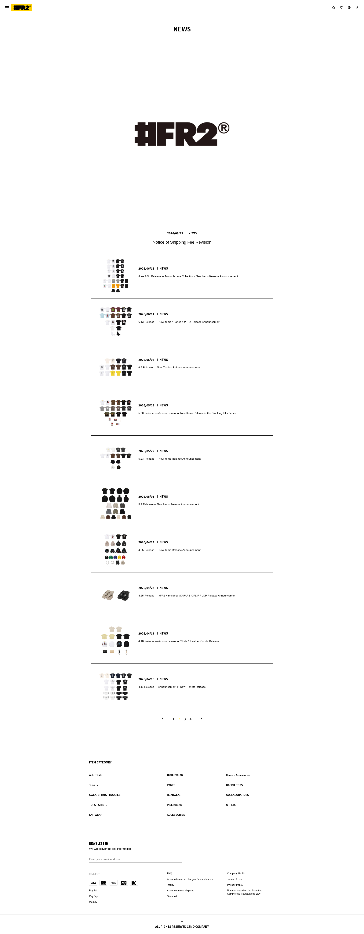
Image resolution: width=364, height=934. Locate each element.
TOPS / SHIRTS (98, 805)
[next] (200, 718)
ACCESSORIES (176, 814)
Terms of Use (234, 879)
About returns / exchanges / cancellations (190, 879)
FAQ (170, 873)
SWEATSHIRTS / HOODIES (105, 795)
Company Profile (236, 873)
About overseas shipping (180, 890)
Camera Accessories (238, 775)
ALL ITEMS (95, 775)
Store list (172, 896)
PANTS (171, 785)
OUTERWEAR (175, 775)
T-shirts (93, 785)
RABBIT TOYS (234, 785)
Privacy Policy (235, 884)
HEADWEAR (174, 795)
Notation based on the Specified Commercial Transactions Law (244, 892)
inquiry (170, 884)
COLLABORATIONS (237, 795)
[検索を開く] (333, 7)
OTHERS (231, 805)
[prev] (163, 718)
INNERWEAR (174, 805)
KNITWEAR (95, 814)
